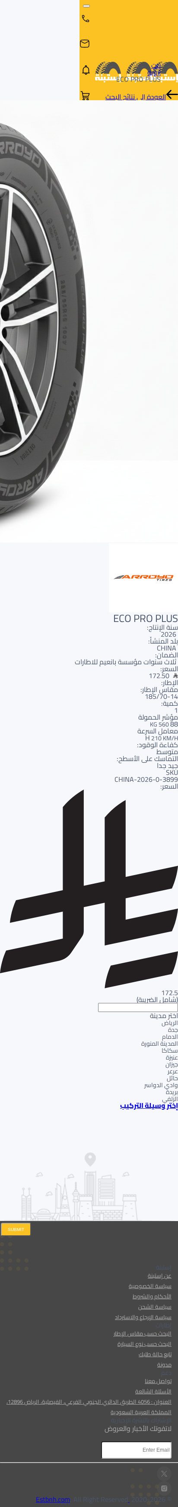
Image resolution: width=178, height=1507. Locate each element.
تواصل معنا (158, 1381)
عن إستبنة (160, 1275)
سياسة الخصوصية (150, 1286)
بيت (156, 65)
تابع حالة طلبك (155, 1354)
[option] (89, 1022)
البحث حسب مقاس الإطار (143, 1333)
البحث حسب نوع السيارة (145, 1344)
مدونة (164, 1364)
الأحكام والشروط (152, 1296)
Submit (16, 1229)
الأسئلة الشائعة (153, 1391)
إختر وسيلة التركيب (149, 1105)
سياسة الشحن (155, 1306)
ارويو (154, 72)
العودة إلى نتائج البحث (135, 96)
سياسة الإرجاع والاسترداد (143, 1317)
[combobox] (89, 1052)
